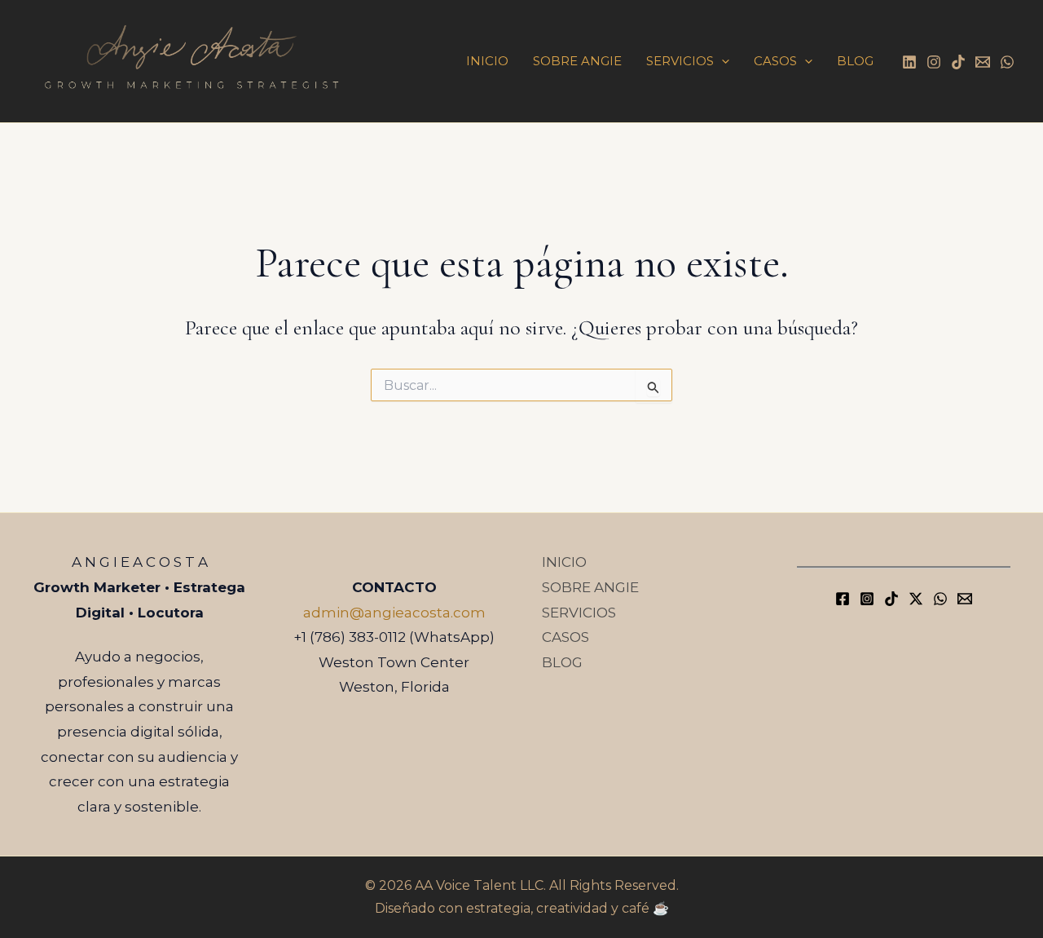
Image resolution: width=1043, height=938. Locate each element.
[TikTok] (958, 62)
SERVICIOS (680, 61)
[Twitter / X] (916, 598)
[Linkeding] (909, 62)
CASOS (775, 61)
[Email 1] (982, 62)
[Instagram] (933, 62)
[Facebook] (842, 598)
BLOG (855, 61)
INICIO (487, 61)
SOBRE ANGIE (577, 61)
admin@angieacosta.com (394, 612)
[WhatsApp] (1007, 62)
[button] (721, 61)
